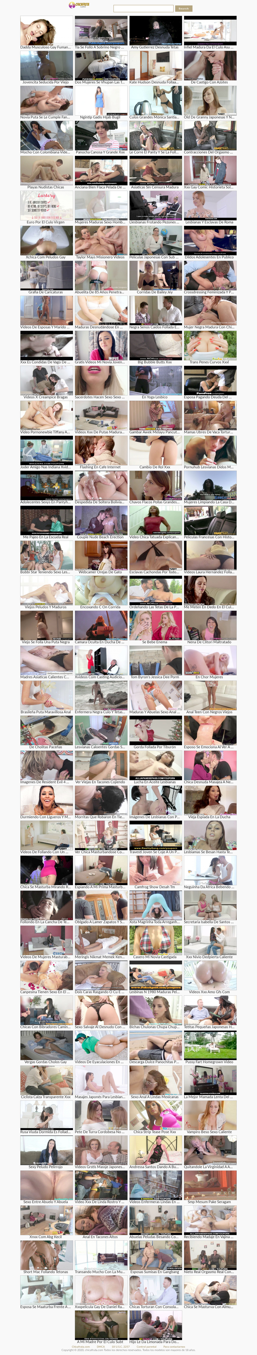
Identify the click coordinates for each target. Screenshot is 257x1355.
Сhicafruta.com (81, 1347)
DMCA (101, 1347)
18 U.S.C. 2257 (121, 1347)
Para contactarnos (174, 1347)
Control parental (146, 1347)
